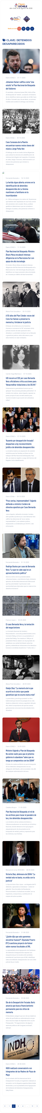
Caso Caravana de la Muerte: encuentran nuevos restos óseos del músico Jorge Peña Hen (20, 145)
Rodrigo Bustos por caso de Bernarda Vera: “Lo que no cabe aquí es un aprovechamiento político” (20, 569)
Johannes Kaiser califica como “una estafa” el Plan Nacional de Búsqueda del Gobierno (20, 85)
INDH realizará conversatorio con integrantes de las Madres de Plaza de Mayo (21, 1071)
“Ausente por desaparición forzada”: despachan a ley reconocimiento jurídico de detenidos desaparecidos (20, 443)
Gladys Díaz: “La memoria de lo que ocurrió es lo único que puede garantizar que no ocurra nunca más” (20, 691)
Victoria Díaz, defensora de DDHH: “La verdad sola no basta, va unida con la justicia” (20, 877)
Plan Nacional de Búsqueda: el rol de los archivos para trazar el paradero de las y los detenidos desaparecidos (21, 815)
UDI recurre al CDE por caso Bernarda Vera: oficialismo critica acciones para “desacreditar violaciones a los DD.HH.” (21, 381)
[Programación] (24, 29)
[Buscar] (28, 29)
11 (32, 1106)
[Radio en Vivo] (19, 29)
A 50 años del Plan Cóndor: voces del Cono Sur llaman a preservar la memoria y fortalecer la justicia (20, 318)
